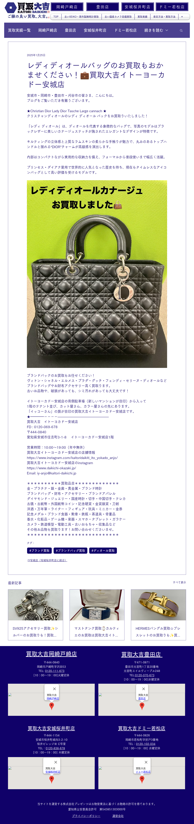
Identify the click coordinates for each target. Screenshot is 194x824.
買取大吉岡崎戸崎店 (51, 654)
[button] (181, 30)
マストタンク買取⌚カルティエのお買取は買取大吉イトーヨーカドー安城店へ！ (96, 633)
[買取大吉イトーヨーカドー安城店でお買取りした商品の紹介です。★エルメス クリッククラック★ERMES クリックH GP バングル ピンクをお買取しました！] (158, 605)
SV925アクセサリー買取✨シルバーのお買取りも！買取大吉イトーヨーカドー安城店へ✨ (35, 633)
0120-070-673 (144, 675)
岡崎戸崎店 (47, 30)
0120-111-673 (54, 670)
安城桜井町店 (95, 30)
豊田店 (70, 30)
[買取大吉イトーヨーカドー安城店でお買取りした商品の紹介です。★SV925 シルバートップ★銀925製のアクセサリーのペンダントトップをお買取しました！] (35, 605)
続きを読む (153, 30)
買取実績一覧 (19, 30)
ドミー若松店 (125, 30)
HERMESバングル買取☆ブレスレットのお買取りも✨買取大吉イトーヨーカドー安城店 (158, 633)
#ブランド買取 (39, 550)
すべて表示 (179, 582)
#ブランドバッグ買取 (70, 550)
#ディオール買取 (103, 550)
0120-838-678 (55, 748)
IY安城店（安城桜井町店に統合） (47, 560)
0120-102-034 (145, 743)
